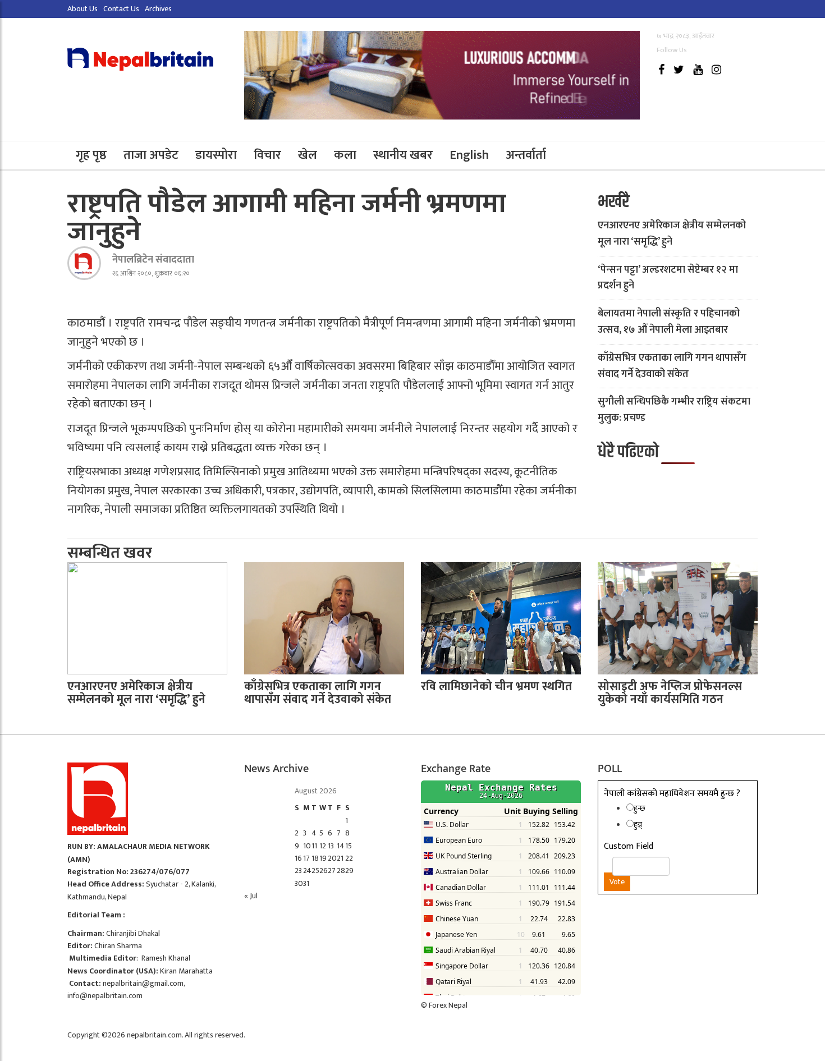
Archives (158, 8)
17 (306, 858)
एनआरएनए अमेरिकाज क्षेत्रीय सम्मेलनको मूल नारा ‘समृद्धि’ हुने (672, 233)
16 (298, 858)
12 (322, 845)
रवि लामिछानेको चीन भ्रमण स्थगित (496, 686)
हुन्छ (639, 808)
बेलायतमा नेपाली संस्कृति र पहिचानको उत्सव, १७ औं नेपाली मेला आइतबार (669, 321)
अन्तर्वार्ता (526, 155)
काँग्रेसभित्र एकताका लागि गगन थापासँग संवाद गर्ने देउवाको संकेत (672, 366)
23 (298, 870)
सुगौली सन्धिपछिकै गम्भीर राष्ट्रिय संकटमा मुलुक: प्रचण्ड (674, 409)
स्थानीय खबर (403, 155)
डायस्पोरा (216, 155)
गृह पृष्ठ (91, 155)
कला (345, 155)
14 (341, 845)
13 (331, 845)
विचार (267, 155)
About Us (82, 8)
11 (314, 845)
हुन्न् (638, 824)
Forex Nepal (448, 1005)
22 (349, 858)
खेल (307, 155)
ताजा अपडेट (150, 155)
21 (340, 858)
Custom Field (628, 846)
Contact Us (121, 8)
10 (307, 845)
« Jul (251, 895)
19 (323, 858)
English (469, 155)
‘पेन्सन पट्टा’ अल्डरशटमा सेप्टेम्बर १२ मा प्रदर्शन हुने (668, 278)
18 (315, 858)
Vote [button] (617, 881)
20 (332, 858)
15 (348, 845)
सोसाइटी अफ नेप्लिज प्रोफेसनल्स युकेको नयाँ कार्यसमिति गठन (670, 693)
